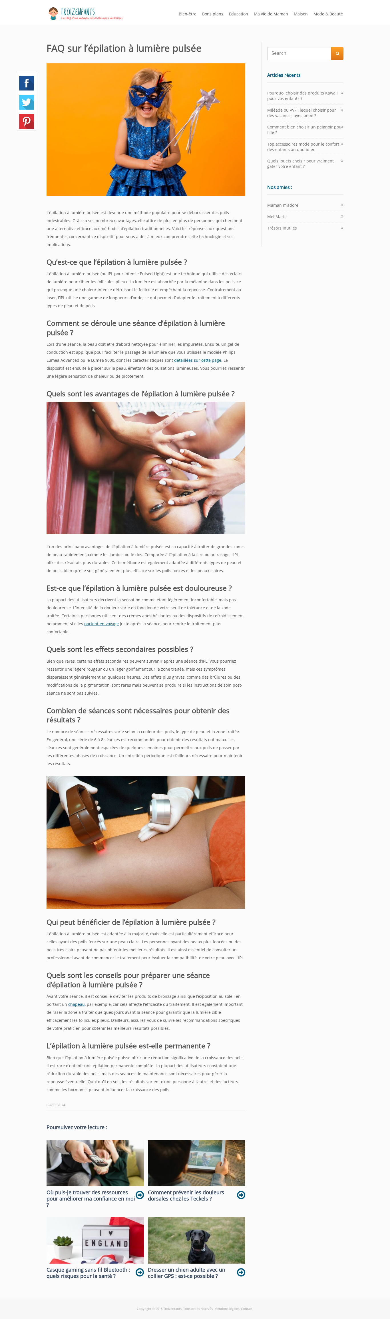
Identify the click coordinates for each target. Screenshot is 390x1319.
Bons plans (212, 14)
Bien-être (187, 14)
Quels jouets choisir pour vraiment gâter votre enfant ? (300, 163)
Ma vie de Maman (271, 14)
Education (238, 14)
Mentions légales (226, 1308)
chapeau (76, 1004)
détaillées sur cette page (197, 360)
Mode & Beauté (328, 14)
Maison (301, 14)
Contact (246, 1308)
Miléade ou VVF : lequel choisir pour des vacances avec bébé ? (301, 112)
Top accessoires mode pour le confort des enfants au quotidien (303, 146)
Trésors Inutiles (282, 228)
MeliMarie (277, 216)
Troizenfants (172, 1308)
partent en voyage (101, 623)
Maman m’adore (282, 205)
